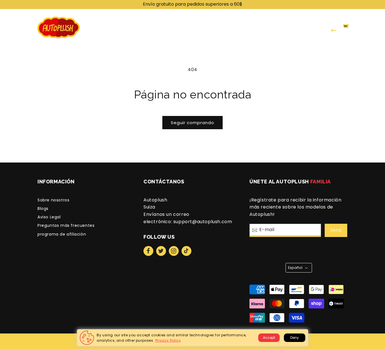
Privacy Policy (168, 340)
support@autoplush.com (202, 221)
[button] (181, 27)
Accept (269, 337)
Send (335, 230)
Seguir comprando (192, 123)
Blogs (42, 208)
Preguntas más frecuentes (65, 225)
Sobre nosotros (53, 200)
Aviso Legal (49, 217)
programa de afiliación (61, 234)
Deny (294, 337)
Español (295, 267)
